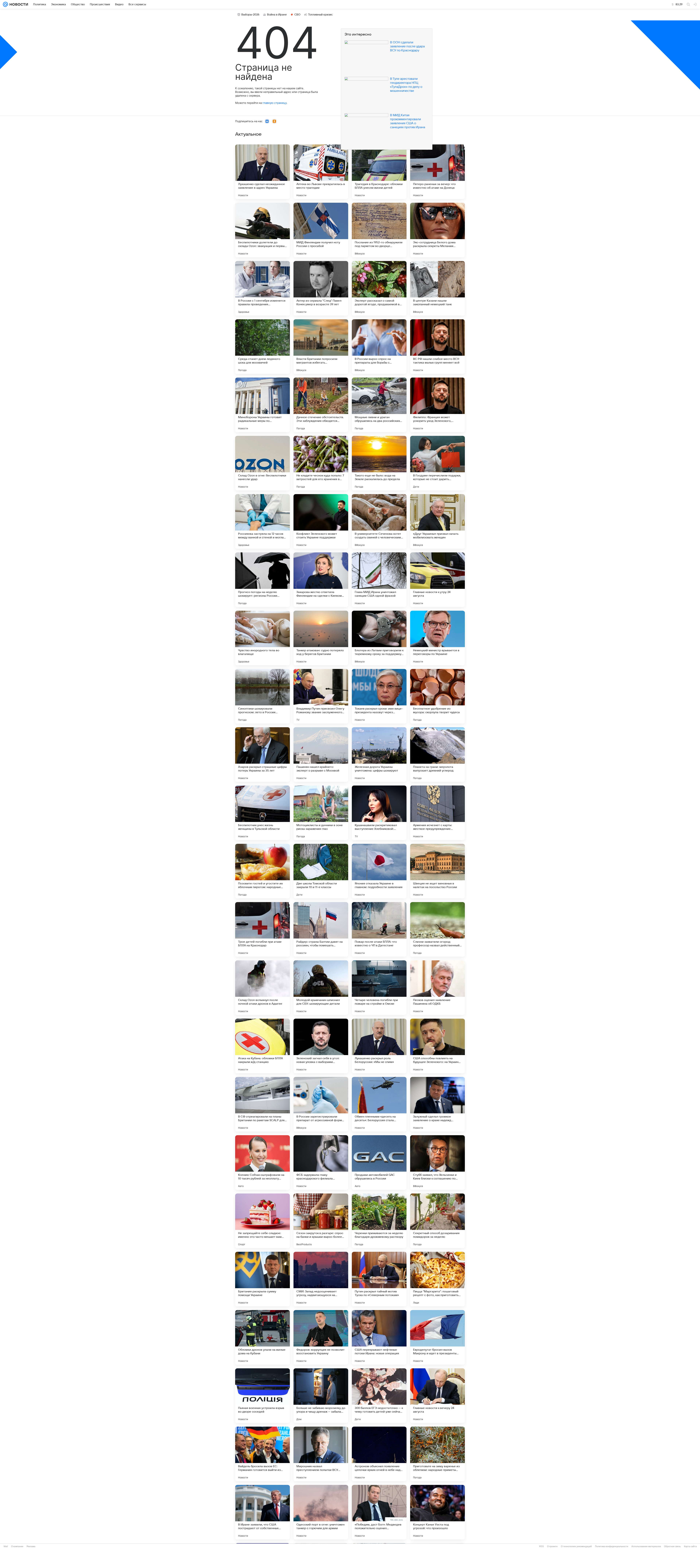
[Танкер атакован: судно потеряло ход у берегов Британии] (320, 638)
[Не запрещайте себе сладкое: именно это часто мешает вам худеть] (262, 1220)
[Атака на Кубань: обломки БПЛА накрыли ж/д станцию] (262, 1046)
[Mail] (5, 4)
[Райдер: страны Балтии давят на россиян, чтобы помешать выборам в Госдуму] (320, 929)
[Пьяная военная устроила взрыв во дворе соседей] (262, 1395)
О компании (17, 1546)
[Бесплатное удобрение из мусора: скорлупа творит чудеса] (437, 696)
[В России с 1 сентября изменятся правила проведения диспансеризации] (262, 288)
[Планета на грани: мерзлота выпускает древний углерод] (437, 754)
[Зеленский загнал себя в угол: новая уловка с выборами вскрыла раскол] (320, 1046)
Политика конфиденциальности (611, 1546)
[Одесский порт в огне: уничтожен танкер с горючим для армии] (320, 1512)
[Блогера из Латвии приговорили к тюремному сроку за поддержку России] (379, 638)
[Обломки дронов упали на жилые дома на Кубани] (262, 1337)
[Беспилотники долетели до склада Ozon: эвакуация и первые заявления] (262, 230)
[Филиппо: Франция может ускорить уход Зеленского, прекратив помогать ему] (437, 405)
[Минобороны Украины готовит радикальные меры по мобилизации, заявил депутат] (262, 405)
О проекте (552, 1546)
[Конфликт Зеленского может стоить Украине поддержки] (320, 521)
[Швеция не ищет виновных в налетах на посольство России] (437, 871)
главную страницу (274, 103)
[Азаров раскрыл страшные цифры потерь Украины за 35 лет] (262, 754)
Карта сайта (690, 1546)
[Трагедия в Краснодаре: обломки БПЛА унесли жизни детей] (379, 171)
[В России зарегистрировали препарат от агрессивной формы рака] (320, 1104)
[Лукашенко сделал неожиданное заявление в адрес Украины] (262, 171)
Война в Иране (277, 14)
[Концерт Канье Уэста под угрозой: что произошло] (437, 1512)
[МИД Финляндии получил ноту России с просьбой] (320, 230)
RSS (541, 1546)
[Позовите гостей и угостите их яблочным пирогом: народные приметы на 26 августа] (262, 871)
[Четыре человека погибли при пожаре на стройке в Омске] (379, 987)
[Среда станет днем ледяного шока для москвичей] (262, 346)
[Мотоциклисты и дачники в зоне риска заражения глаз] (320, 813)
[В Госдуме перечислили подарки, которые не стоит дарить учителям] (437, 463)
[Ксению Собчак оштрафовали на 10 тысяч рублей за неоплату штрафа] (262, 1162)
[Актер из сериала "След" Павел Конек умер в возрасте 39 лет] (320, 288)
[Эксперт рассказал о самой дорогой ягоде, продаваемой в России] (379, 288)
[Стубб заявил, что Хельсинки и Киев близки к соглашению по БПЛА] (437, 1162)
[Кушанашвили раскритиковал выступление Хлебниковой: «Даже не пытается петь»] (379, 813)
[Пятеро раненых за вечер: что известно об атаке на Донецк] (437, 171)
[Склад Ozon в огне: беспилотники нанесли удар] (262, 463)
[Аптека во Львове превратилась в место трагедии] (320, 171)
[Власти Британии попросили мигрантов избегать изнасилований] (320, 346)
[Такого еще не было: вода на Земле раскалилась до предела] (379, 463)
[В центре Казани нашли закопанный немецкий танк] (437, 288)
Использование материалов (646, 1546)
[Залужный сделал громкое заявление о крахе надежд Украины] (437, 1104)
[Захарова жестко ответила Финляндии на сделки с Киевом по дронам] (320, 579)
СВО (297, 14)
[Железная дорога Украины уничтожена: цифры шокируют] (379, 754)
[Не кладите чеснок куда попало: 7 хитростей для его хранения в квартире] (320, 463)
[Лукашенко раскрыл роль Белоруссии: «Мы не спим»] (379, 1046)
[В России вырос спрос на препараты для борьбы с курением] (379, 346)
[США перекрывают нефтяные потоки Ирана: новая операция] (379, 1337)
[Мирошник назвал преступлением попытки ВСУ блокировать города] (320, 1454)
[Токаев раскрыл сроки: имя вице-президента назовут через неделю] (379, 696)
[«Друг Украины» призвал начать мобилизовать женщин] (437, 521)
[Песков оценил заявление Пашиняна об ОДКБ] (437, 987)
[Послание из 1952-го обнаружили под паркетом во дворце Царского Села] (379, 230)
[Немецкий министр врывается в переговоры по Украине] (437, 638)
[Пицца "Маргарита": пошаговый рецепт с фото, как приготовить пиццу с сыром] (437, 1279)
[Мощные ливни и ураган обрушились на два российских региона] (379, 405)
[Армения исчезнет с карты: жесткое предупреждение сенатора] (437, 813)
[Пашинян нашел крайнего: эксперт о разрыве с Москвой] (320, 754)
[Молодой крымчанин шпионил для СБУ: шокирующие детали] (320, 987)
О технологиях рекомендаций (576, 1546)
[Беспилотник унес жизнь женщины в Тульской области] (262, 813)
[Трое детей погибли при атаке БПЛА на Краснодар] (262, 929)
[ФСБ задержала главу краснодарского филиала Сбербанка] (320, 1162)
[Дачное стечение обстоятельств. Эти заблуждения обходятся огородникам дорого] (320, 405)
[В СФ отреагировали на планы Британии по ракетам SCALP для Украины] (262, 1104)
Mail (6, 1546)
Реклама (31, 1546)
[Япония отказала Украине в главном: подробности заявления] (379, 871)
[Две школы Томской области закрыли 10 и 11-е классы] (320, 871)
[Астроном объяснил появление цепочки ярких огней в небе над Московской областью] (379, 1454)
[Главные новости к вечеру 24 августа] (437, 1395)
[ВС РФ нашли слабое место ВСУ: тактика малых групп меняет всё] (437, 346)
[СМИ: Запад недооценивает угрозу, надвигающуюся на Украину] (320, 1279)
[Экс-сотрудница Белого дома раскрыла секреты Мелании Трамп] (437, 230)
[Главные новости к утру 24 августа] (437, 579)
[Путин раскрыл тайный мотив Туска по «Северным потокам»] (379, 1279)
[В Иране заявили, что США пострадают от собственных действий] (262, 1512)
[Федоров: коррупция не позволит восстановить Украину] (320, 1337)
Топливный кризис (320, 14)
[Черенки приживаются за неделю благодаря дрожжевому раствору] (379, 1220)
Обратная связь (672, 1546)
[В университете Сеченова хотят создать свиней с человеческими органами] (379, 521)
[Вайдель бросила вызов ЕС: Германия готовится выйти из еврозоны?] (262, 1454)
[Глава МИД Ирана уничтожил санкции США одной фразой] (379, 579)
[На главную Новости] (18, 4)
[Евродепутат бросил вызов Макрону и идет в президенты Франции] (437, 1337)
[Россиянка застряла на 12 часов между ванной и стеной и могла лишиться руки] (262, 521)
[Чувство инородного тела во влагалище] (262, 638)
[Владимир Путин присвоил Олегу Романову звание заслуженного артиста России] (320, 696)
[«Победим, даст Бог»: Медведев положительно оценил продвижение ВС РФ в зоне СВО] (379, 1512)
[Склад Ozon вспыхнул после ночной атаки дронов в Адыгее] (262, 987)
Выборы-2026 (250, 14)
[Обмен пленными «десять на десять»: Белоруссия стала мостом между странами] (379, 1104)
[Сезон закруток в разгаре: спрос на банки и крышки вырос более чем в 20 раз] (320, 1220)
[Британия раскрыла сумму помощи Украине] (262, 1279)
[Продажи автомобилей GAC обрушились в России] (379, 1162)
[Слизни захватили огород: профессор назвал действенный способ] (437, 929)
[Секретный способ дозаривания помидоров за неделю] (437, 1220)
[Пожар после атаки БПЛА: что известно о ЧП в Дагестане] (379, 929)
